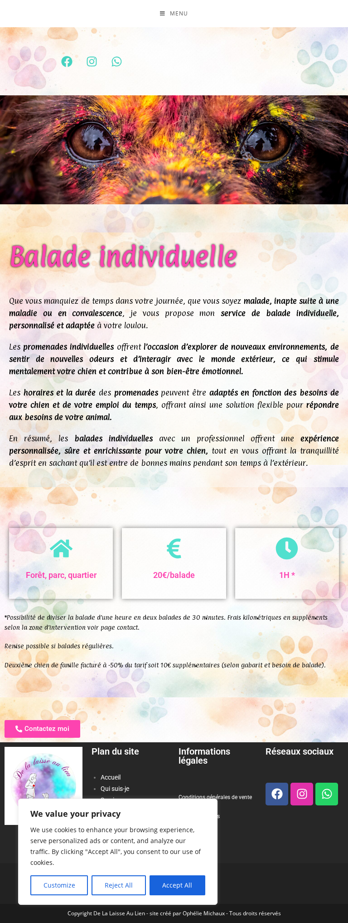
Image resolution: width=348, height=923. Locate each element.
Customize (59, 885)
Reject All (119, 885)
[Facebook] (66, 61)
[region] (118, 852)
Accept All (177, 885)
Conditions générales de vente (215, 797)
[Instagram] (91, 61)
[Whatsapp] (116, 61)
